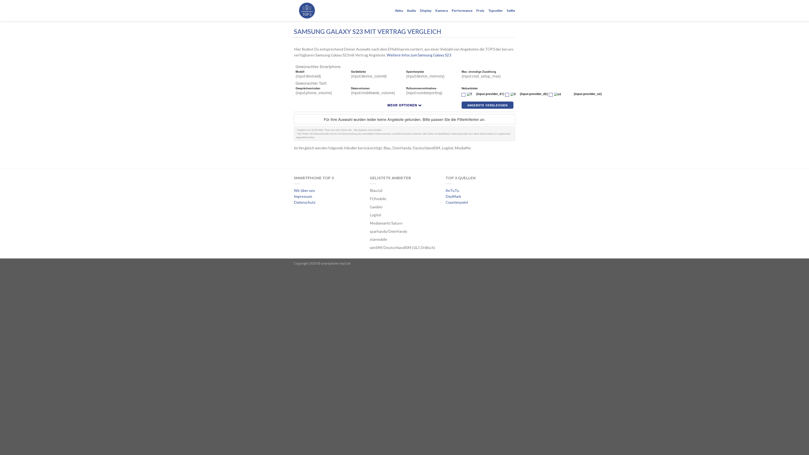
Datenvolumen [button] (361, 88)
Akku (399, 10)
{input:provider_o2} (587, 94)
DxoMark (453, 196)
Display (426, 10)
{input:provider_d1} (489, 94)
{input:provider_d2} (533, 94)
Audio (411, 10)
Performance (462, 10)
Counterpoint (457, 202)
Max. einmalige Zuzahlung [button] (479, 72)
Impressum (303, 196)
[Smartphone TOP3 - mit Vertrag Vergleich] (320, 10)
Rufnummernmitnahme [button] (421, 88)
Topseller (495, 10)
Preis (480, 10)
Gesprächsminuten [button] (308, 88)
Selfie (511, 10)
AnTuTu (452, 190)
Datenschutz (304, 202)
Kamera (441, 10)
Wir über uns (304, 190)
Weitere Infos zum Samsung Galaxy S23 (419, 55)
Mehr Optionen (402, 105)
